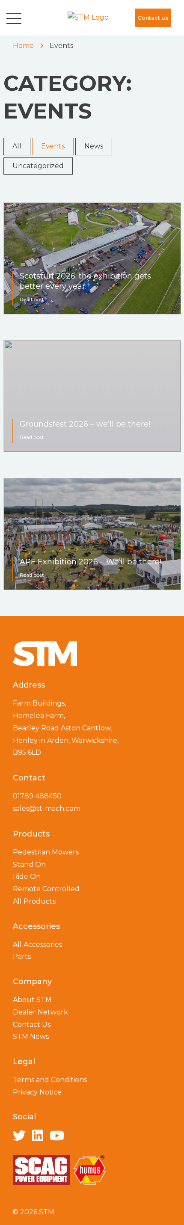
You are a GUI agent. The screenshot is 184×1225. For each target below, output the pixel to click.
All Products (34, 901)
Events (53, 146)
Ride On (27, 876)
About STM (32, 1000)
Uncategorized (38, 166)
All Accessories (37, 944)
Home (23, 46)
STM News (31, 1036)
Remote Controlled (46, 889)
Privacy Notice (37, 1092)
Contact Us (31, 1024)
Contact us (153, 18)
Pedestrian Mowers (46, 852)
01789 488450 (37, 796)
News (93, 146)
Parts (22, 956)
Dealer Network (40, 1012)
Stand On (29, 864)
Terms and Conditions (50, 1080)
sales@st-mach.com (46, 808)
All (16, 146)
